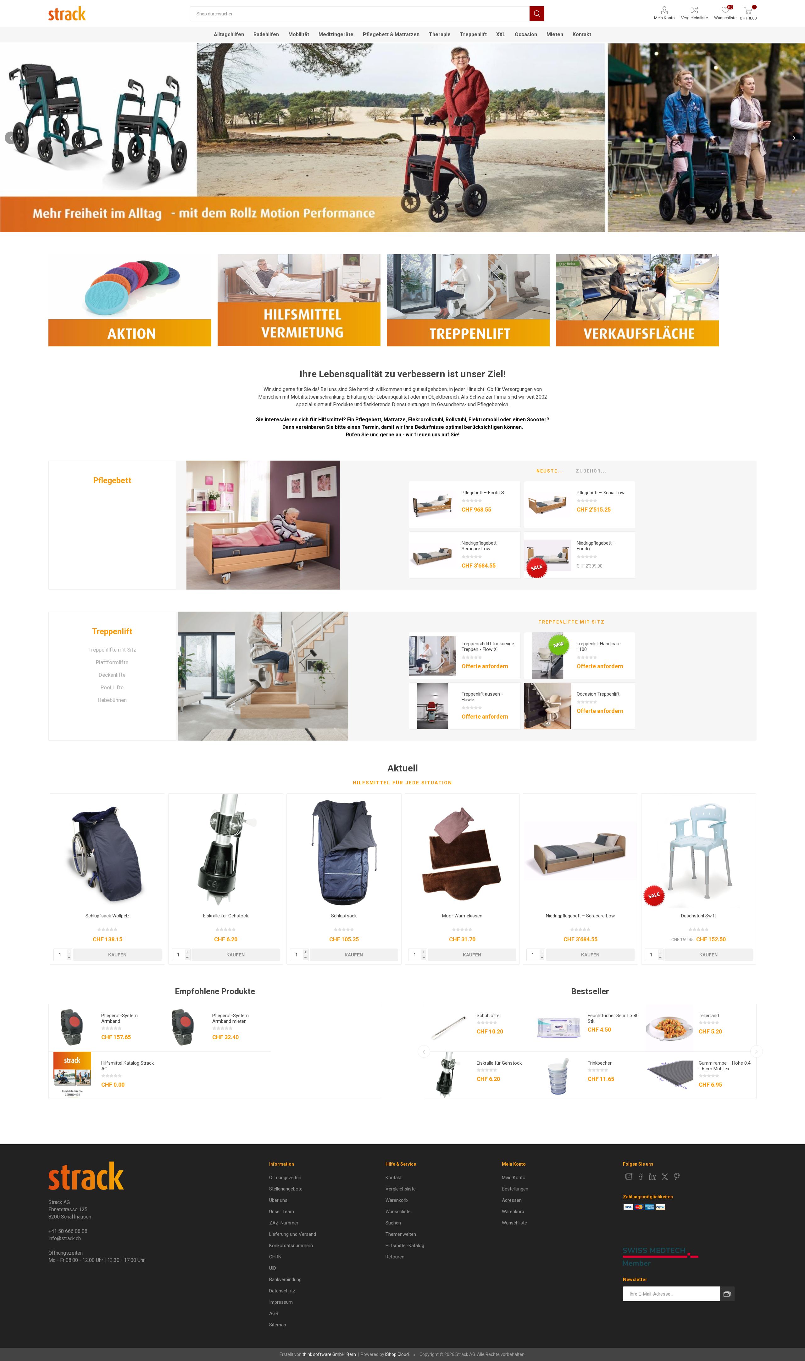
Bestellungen (515, 1189)
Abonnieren (727, 1293)
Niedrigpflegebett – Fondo (596, 546)
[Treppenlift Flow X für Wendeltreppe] (432, 656)
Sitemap (277, 1325)
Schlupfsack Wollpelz (108, 916)
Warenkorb (397, 1200)
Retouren (395, 1257)
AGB (273, 1313)
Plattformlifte (112, 662)
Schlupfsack (344, 916)
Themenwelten (401, 1234)
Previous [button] (11, 138)
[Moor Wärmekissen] (462, 851)
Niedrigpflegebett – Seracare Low (481, 546)
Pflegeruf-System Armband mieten (230, 1018)
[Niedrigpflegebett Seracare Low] (432, 555)
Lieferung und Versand (292, 1234)
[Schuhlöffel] (447, 1027)
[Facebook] (641, 1176)
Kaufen (117, 954)
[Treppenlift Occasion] (547, 706)
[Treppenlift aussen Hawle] (432, 706)
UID (272, 1268)
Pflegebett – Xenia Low (601, 493)
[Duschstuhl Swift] (698, 851)
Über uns (278, 1200)
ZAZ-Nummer (283, 1223)
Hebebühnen (112, 700)
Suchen (537, 13)
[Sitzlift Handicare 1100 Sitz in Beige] (547, 656)
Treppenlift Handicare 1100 (599, 646)
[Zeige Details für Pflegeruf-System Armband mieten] (183, 1027)
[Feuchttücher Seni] (558, 1027)
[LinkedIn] (653, 1176)
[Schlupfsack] (344, 851)
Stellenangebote (286, 1189)
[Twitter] (665, 1177)
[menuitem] (320, 1177)
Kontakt (394, 1177)
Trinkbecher (600, 1063)
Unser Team (281, 1211)
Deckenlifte (112, 675)
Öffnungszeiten (285, 1177)
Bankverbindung (285, 1279)
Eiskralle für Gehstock (225, 916)
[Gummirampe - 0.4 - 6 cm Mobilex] (669, 1075)
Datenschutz (282, 1291)
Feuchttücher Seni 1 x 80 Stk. (613, 1018)
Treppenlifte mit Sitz (112, 650)
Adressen (512, 1200)
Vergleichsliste (694, 17)
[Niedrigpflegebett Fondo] (547, 555)
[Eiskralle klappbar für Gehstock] (226, 851)
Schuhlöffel (489, 1015)
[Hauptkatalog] (72, 1075)
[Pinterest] (677, 1176)
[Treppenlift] (263, 676)
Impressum (281, 1302)
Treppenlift (112, 631)
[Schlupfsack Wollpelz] (107, 851)
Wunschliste (398, 1211)
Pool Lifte (112, 687)
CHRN (275, 1257)
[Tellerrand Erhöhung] (669, 1027)
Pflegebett (112, 480)
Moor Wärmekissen (462, 916)
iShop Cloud (397, 1354)
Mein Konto (664, 17)
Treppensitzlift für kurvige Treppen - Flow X (488, 646)
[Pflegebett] (263, 525)
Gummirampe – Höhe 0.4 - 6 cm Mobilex (724, 1066)
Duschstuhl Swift (698, 916)
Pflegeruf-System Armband (119, 1018)
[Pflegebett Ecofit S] (432, 505)
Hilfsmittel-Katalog (405, 1245)
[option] (402, 137)
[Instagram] (629, 1176)
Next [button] (794, 138)
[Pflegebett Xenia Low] (547, 505)
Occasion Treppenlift (598, 694)
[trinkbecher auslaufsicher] (558, 1075)
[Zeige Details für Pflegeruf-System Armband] (72, 1027)
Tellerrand (709, 1015)
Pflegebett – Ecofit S (483, 493)
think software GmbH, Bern (329, 1354)
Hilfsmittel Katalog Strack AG (127, 1066)
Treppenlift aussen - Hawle (482, 697)
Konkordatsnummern (291, 1245)
